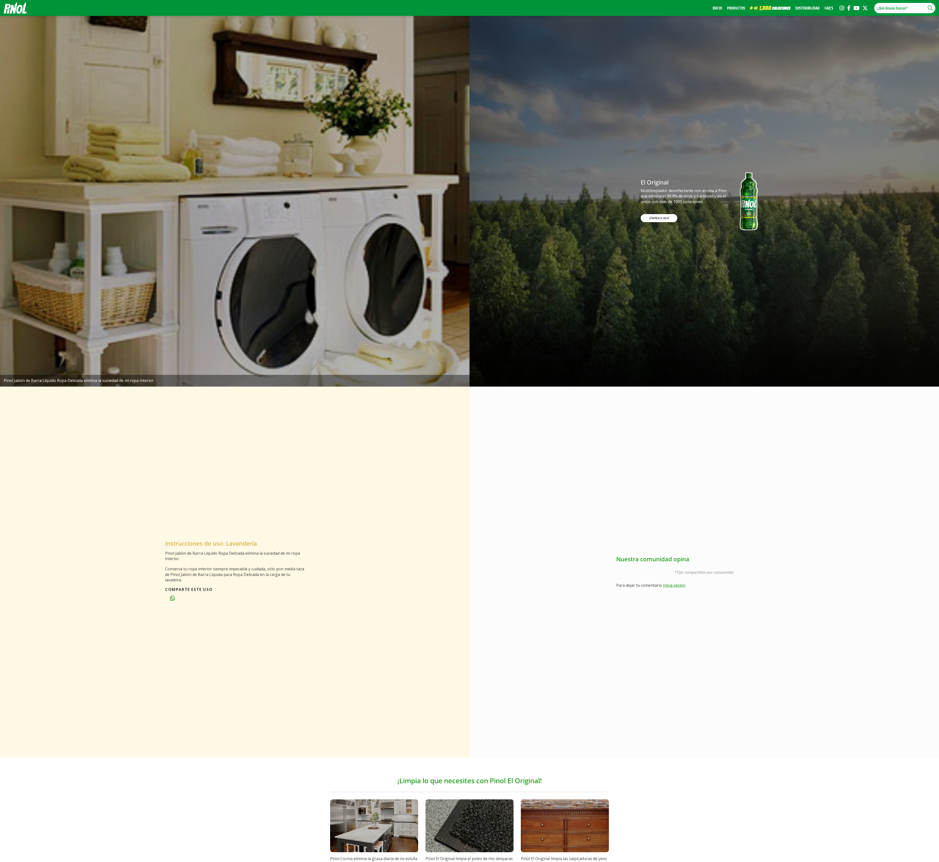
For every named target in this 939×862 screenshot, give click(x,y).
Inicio (717, 8)
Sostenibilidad (807, 8)
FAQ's (829, 8)
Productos (736, 8)
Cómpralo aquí (659, 218)
